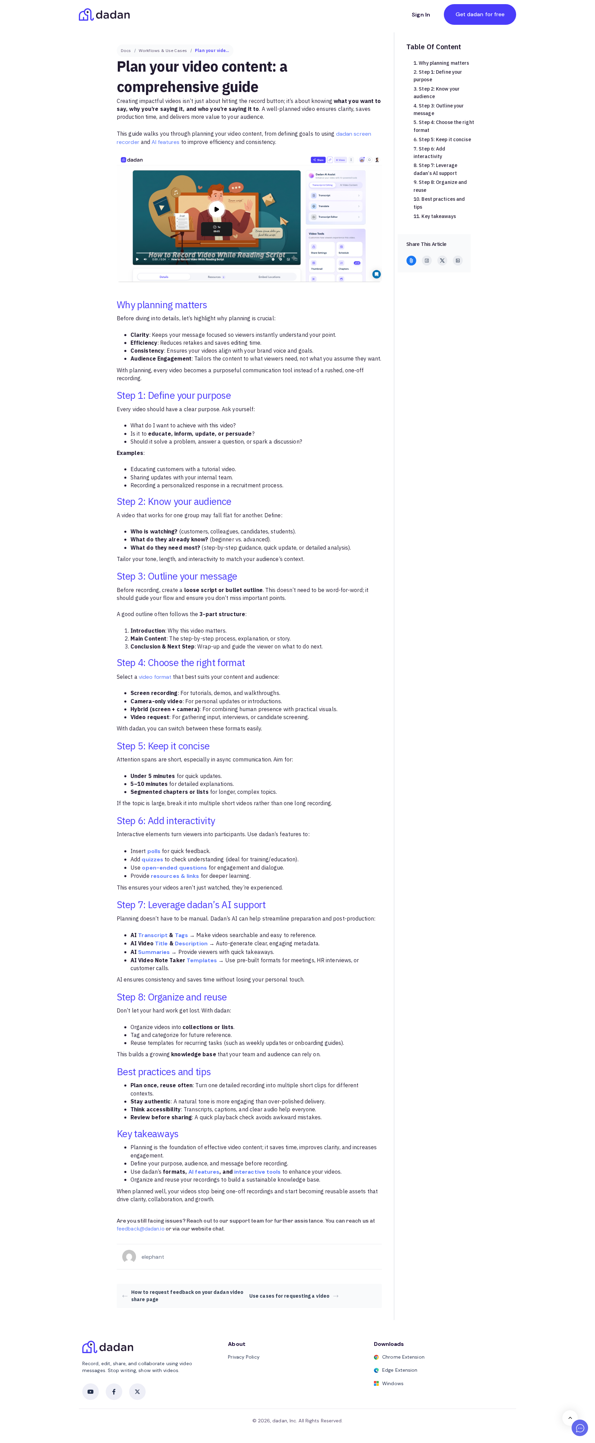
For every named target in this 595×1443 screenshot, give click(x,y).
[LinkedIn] (458, 261)
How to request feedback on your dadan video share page (187, 1296)
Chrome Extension (403, 1357)
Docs (126, 51)
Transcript (153, 935)
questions (193, 867)
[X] (442, 261)
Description (191, 943)
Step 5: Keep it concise (445, 139)
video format (155, 677)
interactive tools (257, 1171)
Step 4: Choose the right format (444, 126)
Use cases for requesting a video (289, 1296)
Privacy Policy (243, 1357)
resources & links (175, 876)
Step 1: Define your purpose (438, 76)
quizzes (152, 859)
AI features (165, 142)
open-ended (159, 867)
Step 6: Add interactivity (429, 152)
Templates (202, 960)
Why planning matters (444, 63)
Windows (393, 1383)
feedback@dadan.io (141, 1228)
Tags (181, 935)
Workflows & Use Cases (163, 51)
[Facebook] (427, 261)
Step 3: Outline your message (439, 109)
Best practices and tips (439, 203)
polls (154, 851)
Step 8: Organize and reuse (440, 186)
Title (161, 943)
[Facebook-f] (114, 1391)
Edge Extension (399, 1370)
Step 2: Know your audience (437, 92)
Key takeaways (438, 216)
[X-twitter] (137, 1391)
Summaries (154, 952)
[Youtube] (90, 1391)
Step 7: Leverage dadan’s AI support (435, 169)
